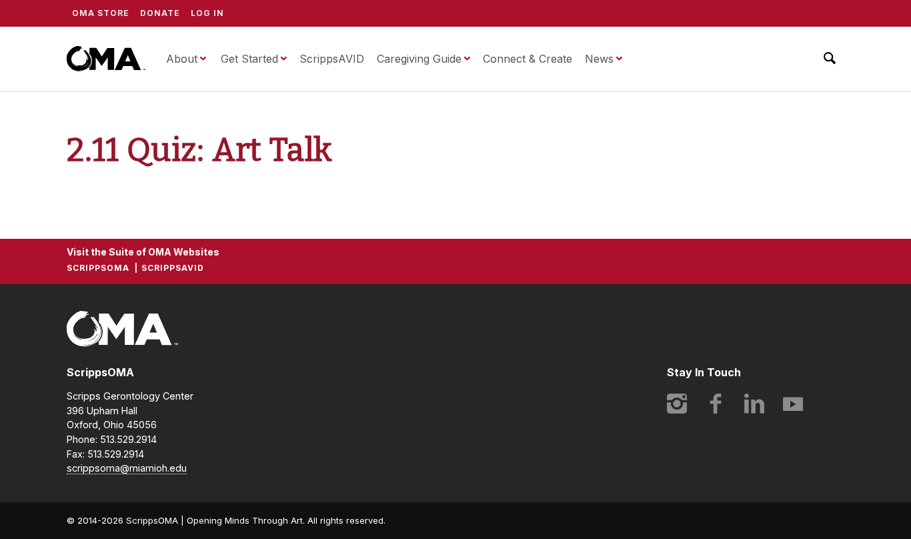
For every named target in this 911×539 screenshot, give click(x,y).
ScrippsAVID (331, 58)
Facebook (716, 404)
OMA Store (100, 13)
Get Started (249, 58)
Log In (207, 13)
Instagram (677, 404)
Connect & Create (527, 58)
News (599, 58)
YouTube (793, 404)
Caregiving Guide (419, 58)
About (181, 58)
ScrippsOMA (106, 58)
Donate (160, 13)
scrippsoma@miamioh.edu (127, 468)
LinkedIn (754, 404)
